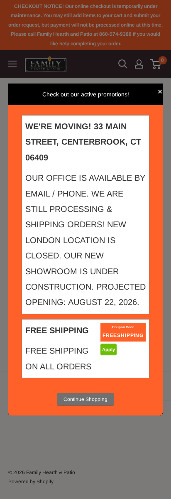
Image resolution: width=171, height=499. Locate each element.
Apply (108, 349)
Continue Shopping (85, 399)
